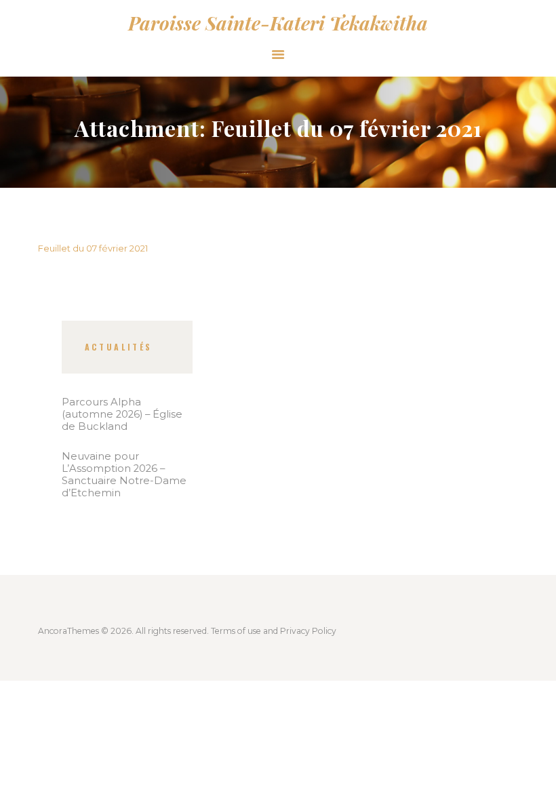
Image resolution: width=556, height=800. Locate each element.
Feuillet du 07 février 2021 (93, 248)
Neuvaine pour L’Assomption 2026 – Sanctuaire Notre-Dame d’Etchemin (124, 474)
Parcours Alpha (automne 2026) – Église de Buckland (122, 414)
